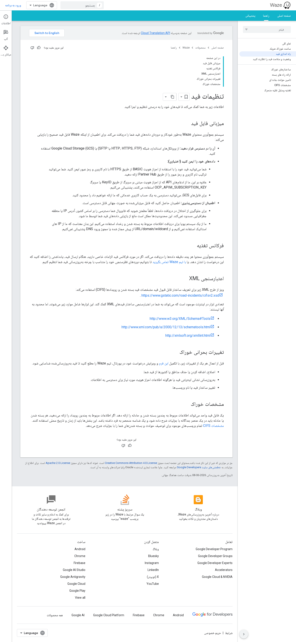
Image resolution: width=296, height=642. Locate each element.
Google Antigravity (72, 577)
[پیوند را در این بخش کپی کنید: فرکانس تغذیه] (192, 246)
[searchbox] (267, 29)
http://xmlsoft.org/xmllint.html (187, 335)
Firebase (79, 563)
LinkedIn (153, 570)
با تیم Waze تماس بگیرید (169, 262)
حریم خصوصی (212, 633)
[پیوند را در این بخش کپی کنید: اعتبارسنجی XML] (185, 278)
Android (80, 549)
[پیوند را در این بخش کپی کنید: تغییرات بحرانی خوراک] (175, 352)
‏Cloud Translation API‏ (155, 33)
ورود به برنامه (13, 5)
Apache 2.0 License (58, 463)
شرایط (229, 633)
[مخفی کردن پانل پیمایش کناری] (243, 634)
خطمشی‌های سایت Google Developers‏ (199, 467)
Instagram (152, 563)
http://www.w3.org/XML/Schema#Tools (180, 319)
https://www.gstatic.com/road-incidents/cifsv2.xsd (180, 295)
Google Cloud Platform (108, 615)
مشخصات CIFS (213, 426)
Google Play (77, 590)
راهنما (266, 16)
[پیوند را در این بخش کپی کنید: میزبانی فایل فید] (186, 123)
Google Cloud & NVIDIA (217, 577)
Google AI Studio (74, 570)
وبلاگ (156, 549)
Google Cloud (76, 583)
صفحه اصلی (284, 16)
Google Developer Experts (215, 563)
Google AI (78, 615)
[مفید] (39, 47)
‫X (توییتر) (153, 577)
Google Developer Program (214, 549)
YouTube (152, 583)
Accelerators (224, 570)
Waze (276, 5)
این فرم (163, 363)
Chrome (79, 556)
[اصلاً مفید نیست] (32, 47)
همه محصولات (55, 615)
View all (80, 597)
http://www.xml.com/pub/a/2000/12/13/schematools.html (166, 327)
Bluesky (153, 556)
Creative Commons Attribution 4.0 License (131, 463)
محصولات (200, 47)
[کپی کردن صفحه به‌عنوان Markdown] (172, 97)
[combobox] (82, 5)
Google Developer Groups (215, 556)
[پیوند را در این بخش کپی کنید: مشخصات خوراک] (186, 404)
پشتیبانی (250, 16)
